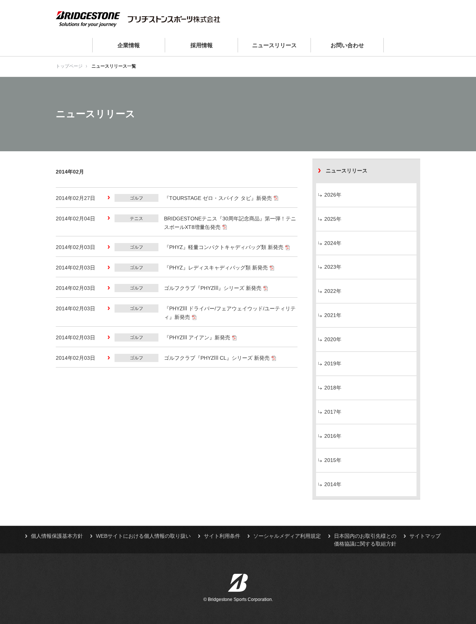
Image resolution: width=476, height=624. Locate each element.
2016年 (332, 436)
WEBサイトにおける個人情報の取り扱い (143, 536)
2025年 (332, 219)
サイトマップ (425, 536)
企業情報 (129, 45)
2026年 (332, 195)
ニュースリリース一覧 (113, 66)
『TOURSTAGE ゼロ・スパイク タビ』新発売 (218, 198)
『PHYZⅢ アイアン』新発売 (197, 337)
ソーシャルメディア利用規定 (287, 536)
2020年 (332, 339)
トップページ (69, 66)
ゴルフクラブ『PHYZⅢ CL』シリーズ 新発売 (217, 358)
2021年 (332, 315)
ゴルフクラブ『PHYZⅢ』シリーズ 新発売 (212, 288)
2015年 (332, 460)
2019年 (332, 363)
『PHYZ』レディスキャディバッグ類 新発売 (216, 268)
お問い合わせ (347, 45)
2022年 (332, 291)
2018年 (332, 388)
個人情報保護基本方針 (57, 536)
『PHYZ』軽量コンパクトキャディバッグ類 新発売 (223, 247)
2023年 (332, 267)
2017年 (332, 412)
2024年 (332, 243)
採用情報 (201, 45)
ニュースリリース (274, 45)
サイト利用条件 (222, 536)
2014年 (332, 484)
